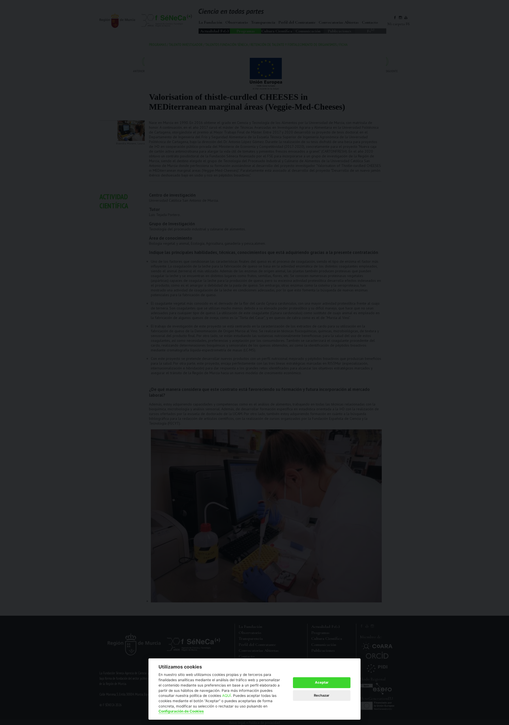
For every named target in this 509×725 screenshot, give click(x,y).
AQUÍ (226, 695)
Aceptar (321, 682)
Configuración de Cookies (181, 711)
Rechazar (321, 695)
